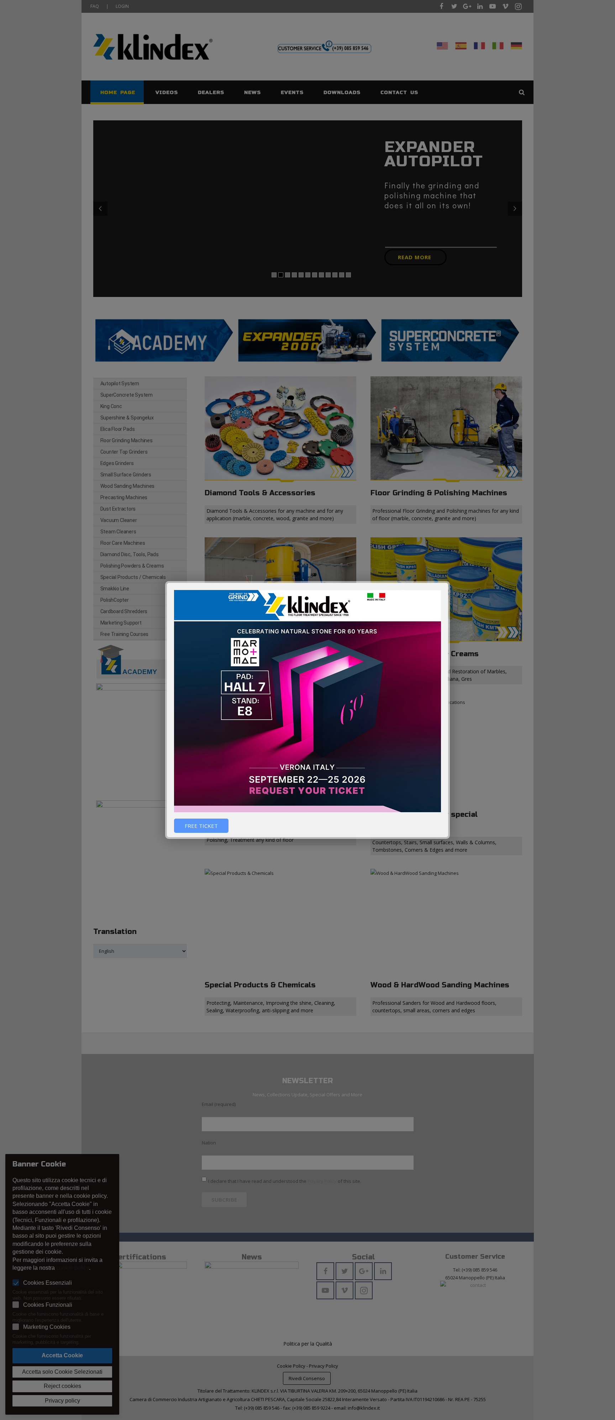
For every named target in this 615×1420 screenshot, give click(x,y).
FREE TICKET (201, 825)
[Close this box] (448, 582)
